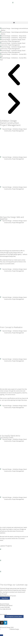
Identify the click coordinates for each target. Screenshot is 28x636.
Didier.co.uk (22, 629)
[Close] (1, 635)
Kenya (2, 564)
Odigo (2, 575)
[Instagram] (2, 623)
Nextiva (2, 553)
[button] (14, 22)
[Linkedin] (5, 623)
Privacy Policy (5, 629)
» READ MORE (4, 556)
